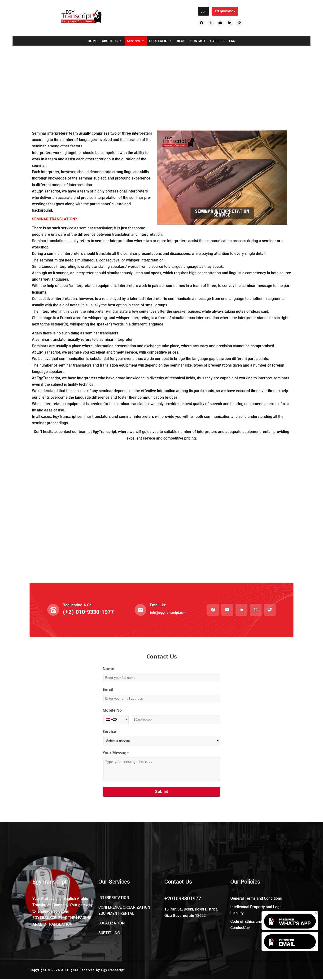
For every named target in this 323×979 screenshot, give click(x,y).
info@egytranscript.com (168, 612)
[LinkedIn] (230, 23)
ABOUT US (110, 41)
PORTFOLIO (158, 41)
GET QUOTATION (225, 11)
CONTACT (197, 41)
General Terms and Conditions (256, 898)
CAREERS (217, 41)
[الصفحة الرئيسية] (81, 16)
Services (133, 41)
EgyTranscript (113, 970)
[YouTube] (220, 23)
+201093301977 (182, 898)
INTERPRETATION (113, 897)
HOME (92, 41)
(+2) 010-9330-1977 (88, 612)
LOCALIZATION (111, 923)
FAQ (232, 41)
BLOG (181, 41)
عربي (203, 11)
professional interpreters (126, 191)
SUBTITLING (109, 933)
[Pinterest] (239, 23)
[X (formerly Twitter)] (211, 23)
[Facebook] (201, 23)
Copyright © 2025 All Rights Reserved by (65, 970)
